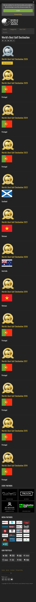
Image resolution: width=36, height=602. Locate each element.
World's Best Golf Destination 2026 (15, 59)
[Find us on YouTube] (11, 579)
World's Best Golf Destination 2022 (15, 187)
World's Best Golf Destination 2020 (15, 256)
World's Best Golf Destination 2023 (15, 152)
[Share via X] (6, 41)
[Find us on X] (6, 579)
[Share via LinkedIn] (8, 41)
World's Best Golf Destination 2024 (15, 117)
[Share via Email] (11, 41)
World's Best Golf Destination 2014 (14, 465)
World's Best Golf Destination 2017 (14, 361)
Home (5, 29)
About (7, 570)
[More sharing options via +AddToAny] (14, 41)
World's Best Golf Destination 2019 (15, 291)
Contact (12, 570)
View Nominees (7, 63)
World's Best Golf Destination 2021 (15, 222)
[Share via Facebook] (3, 41)
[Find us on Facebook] (3, 579)
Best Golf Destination (26, 29)
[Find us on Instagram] (9, 579)
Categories (13, 29)
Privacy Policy (18, 14)
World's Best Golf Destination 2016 (15, 395)
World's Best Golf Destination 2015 (14, 430)
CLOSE (18, 10)
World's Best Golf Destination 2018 (15, 326)
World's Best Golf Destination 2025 (15, 82)
